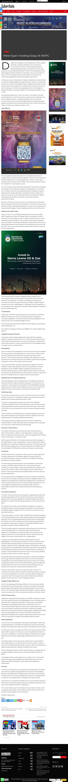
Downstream (21, 758)
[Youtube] (21, 700)
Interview (18, 11)
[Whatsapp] (15, 700)
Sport (19, 769)
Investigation (26, 11)
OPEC (13, 11)
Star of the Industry (43, 11)
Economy (20, 766)
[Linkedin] (8, 700)
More (51, 11)
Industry (6, 51)
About (18, 1)
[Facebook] (2, 700)
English (40, 0)
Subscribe (63, 757)
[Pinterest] (1, 18)
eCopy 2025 (31, 1)
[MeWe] (1, 20)
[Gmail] (23, 700)
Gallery (25, 1)
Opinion (34, 11)
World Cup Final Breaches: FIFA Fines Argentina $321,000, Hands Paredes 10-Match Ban (43, 762)
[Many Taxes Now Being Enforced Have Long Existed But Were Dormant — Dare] (23, 724)
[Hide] (0, 29)
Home (3, 11)
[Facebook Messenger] (10, 700)
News (8, 11)
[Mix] (1, 22)
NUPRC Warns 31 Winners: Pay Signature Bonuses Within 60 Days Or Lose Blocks (43, 772)
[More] (31, 700)
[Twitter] (5, 700)
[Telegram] (13, 700)
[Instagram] (18, 700)
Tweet (27, 700)
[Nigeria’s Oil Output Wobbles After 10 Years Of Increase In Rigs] (38, 724)
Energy (19, 763)
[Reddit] (1, 13)
